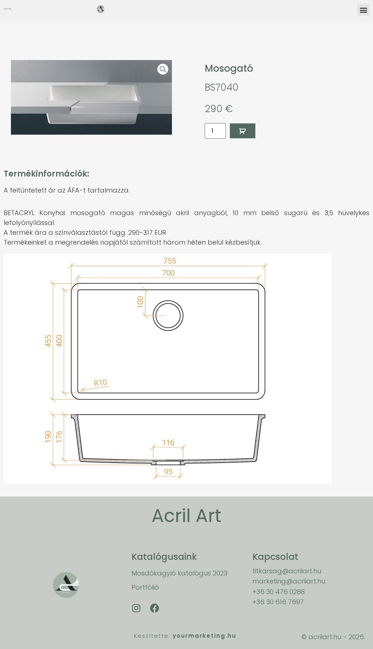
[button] (363, 10)
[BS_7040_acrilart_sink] (91, 97)
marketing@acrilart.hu (288, 581)
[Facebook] (154, 608)
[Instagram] (136, 608)
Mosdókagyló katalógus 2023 (179, 573)
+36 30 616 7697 (278, 601)
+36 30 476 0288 (278, 591)
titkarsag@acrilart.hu (286, 570)
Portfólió (145, 587)
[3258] (242, 131)
